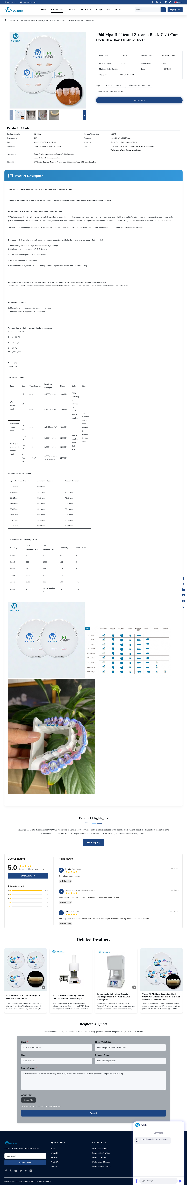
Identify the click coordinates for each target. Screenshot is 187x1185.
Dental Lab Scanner (99, 1157)
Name (23, 1054)
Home (43, 9)
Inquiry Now (175, 9)
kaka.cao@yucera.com (29, 2)
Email (24, 1041)
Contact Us (103, 9)
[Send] (181, 1181)
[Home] (5, 20)
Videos (72, 9)
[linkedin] (20, 1170)
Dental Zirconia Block (27, 20)
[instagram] (30, 1170)
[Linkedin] (161, 2)
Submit (93, 1113)
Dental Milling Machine (101, 1153)
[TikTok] (183, 606)
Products (57, 9)
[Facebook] (153, 2)
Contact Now (25, 1009)
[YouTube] (183, 595)
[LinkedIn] (183, 589)
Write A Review (28, 876)
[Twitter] (157, 2)
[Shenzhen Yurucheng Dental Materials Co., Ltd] (14, 9)
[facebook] (6, 1170)
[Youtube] (166, 2)
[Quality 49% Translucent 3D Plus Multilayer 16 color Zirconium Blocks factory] (25, 969)
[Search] (163, 9)
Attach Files (26, 1094)
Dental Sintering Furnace (101, 1166)
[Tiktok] (170, 2)
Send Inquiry (93, 842)
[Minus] (180, 1125)
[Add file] (136, 1181)
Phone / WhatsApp (103, 1041)
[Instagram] (183, 601)
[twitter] (10, 1170)
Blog (118, 9)
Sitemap (54, 1166)
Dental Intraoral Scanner (101, 1162)
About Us (86, 9)
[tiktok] (25, 1170)
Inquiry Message (29, 1068)
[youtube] (15, 1170)
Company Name (102, 1054)
